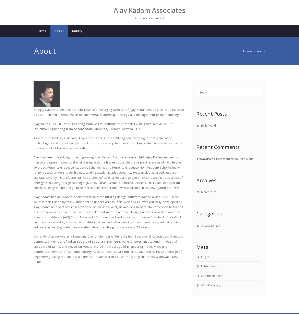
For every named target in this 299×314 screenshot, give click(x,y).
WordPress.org (210, 285)
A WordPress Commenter (215, 159)
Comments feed (211, 276)
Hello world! (208, 125)
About (59, 31)
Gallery (77, 31)
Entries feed (209, 266)
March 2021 (209, 192)
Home (42, 31)
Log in (205, 257)
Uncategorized (210, 225)
